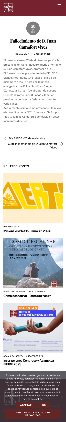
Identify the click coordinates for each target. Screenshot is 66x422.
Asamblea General (14, 356)
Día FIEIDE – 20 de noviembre (27, 138)
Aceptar (26, 405)
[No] (61, 396)
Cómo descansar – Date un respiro (27, 296)
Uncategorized (42, 53)
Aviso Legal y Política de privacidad (33, 414)
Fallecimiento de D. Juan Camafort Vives (33, 44)
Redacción (22, 54)
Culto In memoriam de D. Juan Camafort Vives (32, 145)
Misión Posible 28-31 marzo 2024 (27, 231)
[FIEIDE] (8, 11)
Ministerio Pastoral (15, 291)
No (44, 405)
